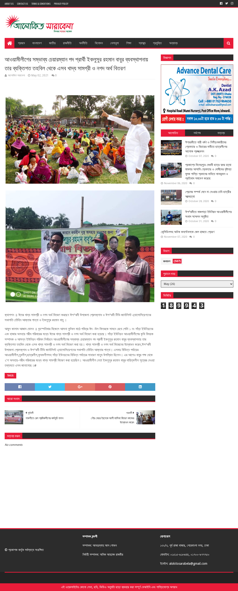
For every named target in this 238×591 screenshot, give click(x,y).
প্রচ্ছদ (21, 42)
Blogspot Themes (74, 578)
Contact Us (22, 3)
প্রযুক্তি (157, 42)
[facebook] (221, 3)
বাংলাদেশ (37, 42)
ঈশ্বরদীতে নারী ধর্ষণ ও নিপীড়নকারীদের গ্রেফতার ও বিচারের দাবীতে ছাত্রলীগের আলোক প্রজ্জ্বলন (206, 146)
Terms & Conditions (40, 3)
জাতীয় (52, 42)
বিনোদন (99, 42)
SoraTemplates (30, 578)
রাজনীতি (67, 42)
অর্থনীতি (83, 42)
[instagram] (231, 3)
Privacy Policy (61, 3)
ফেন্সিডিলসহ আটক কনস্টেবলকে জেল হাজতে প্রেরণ (187, 232)
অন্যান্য (173, 42)
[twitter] (226, 3)
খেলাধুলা (114, 42)
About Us (9, 3)
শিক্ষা (128, 42)
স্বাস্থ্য (142, 42)
